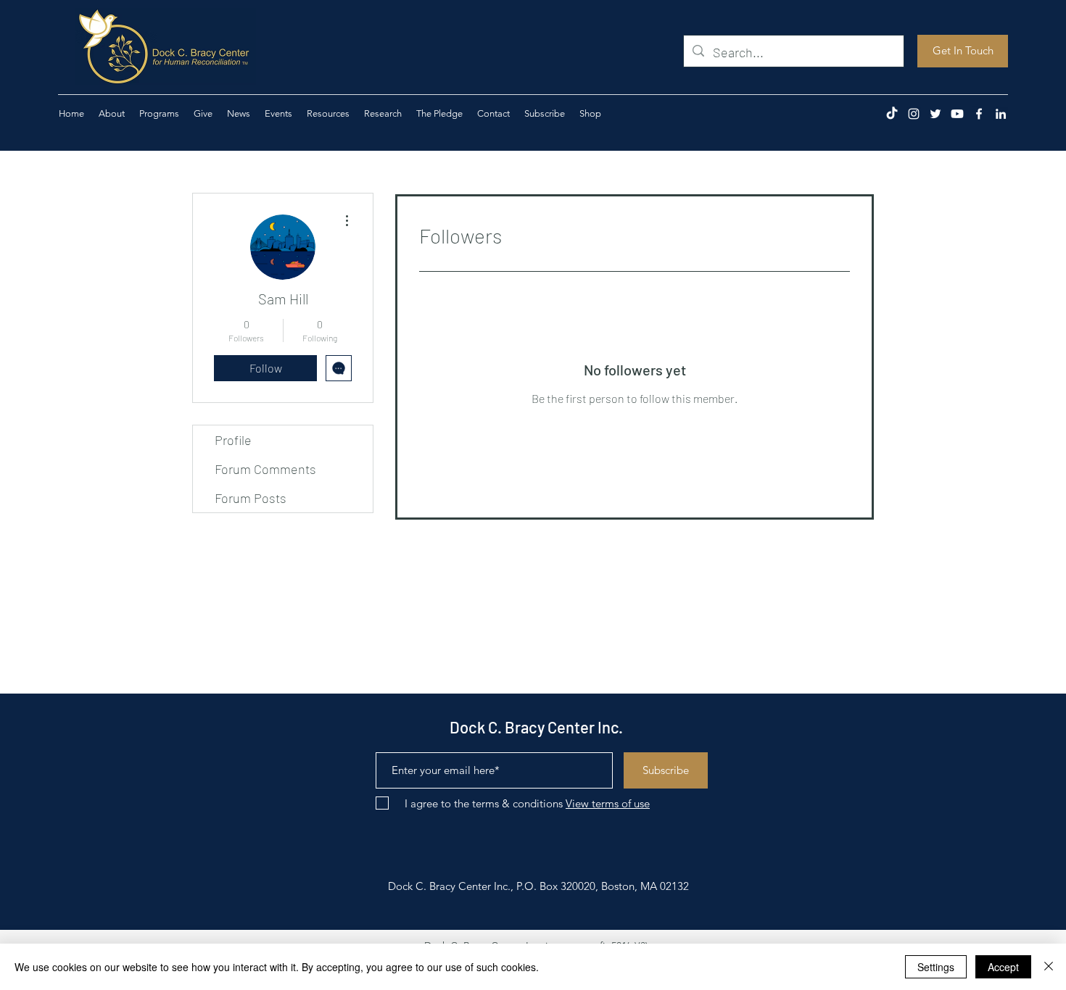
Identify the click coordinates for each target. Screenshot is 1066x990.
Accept (1003, 967)
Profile (233, 440)
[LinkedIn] (1000, 114)
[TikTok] (892, 114)
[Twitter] (935, 114)
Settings (935, 967)
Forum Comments (265, 469)
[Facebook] (979, 114)
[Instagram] (913, 114)
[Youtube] (957, 114)
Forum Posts (250, 498)
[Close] (1048, 966)
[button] (203, 114)
